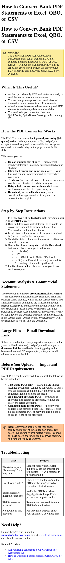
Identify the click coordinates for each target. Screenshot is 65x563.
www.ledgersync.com (50, 535)
